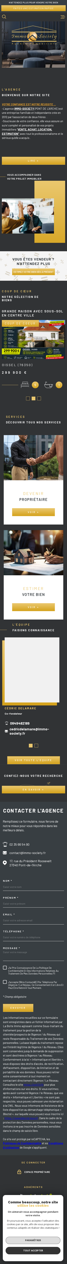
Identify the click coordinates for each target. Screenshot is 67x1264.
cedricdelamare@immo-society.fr (29, 731)
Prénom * (10, 897)
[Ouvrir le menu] (63, 17)
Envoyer (18, 1007)
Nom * (7, 880)
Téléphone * (13, 931)
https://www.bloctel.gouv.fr (21, 1118)
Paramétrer (33, 1240)
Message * (11, 948)
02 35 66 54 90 (19, 844)
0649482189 (20, 723)
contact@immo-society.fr (27, 853)
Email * (9, 914)
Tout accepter (33, 1250)
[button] (28, 398)
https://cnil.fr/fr (34, 1084)
